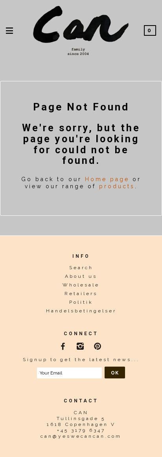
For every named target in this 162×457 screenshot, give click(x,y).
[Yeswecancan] (81, 29)
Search (81, 267)
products (117, 186)
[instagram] (81, 345)
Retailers (81, 293)
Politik (81, 302)
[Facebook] (64, 345)
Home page (107, 179)
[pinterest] (98, 345)
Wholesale (81, 285)
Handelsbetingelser (81, 311)
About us (81, 276)
